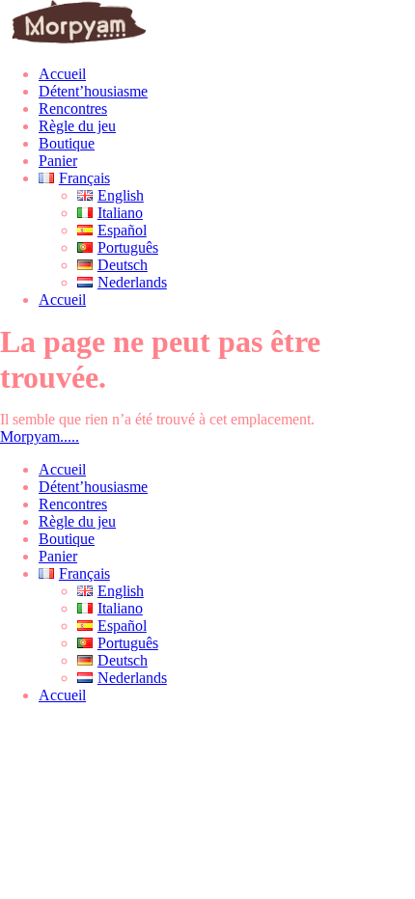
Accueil (62, 74)
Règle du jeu (77, 126)
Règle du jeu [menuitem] (77, 521)
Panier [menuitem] (58, 556)
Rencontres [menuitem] (73, 504)
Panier (58, 160)
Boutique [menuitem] (67, 539)
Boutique (67, 143)
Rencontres (73, 108)
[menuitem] (74, 573)
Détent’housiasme (93, 91)
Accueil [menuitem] (62, 469)
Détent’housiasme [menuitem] (93, 486)
